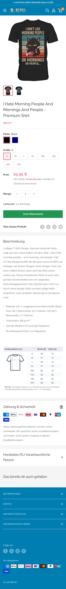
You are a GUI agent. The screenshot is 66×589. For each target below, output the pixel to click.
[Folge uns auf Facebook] (5, 551)
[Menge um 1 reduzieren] (17, 193)
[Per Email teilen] (60, 226)
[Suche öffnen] (47, 10)
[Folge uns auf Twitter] (11, 551)
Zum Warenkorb (33, 214)
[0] (60, 10)
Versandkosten (34, 179)
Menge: (7, 193)
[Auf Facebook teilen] (42, 226)
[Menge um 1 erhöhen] (34, 193)
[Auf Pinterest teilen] (48, 226)
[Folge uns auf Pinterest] (23, 551)
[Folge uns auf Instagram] (17, 551)
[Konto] (53, 10)
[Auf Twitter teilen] (54, 226)
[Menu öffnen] (4, 10)
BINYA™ (7, 123)
